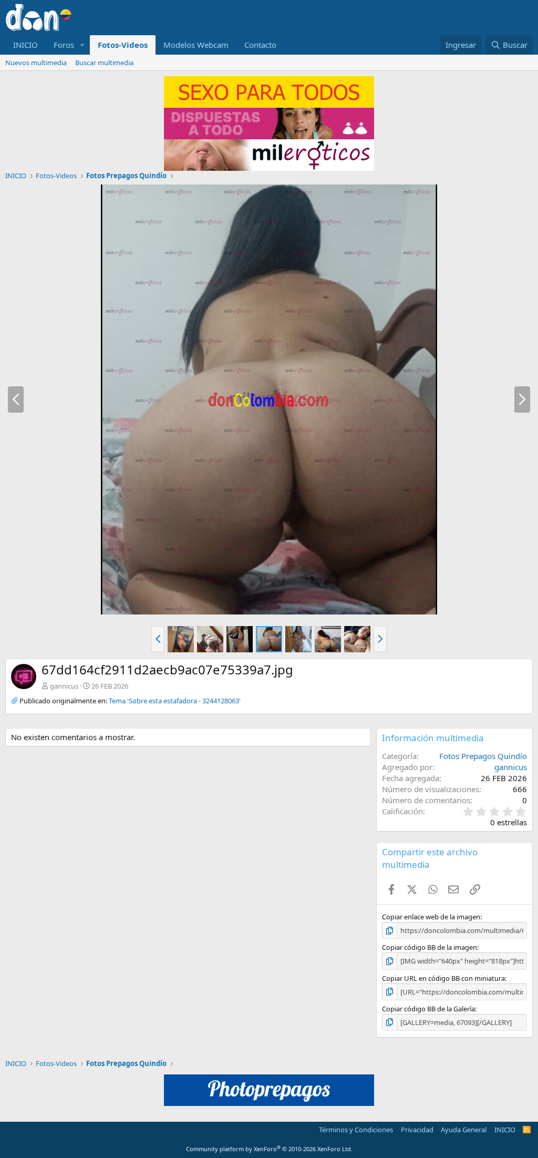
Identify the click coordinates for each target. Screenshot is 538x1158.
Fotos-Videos (123, 44)
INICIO (25, 44)
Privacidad (417, 1129)
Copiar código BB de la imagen (429, 947)
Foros (64, 44)
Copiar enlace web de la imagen (431, 916)
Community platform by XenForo (269, 1149)
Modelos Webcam (196, 44)
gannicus (64, 686)
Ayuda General (464, 1129)
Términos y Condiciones (356, 1129)
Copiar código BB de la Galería (428, 1008)
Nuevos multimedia (36, 62)
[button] (82, 45)
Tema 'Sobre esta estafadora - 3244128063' (175, 700)
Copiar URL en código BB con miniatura (443, 978)
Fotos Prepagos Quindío (483, 756)
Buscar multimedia (104, 62)
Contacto (260, 44)
